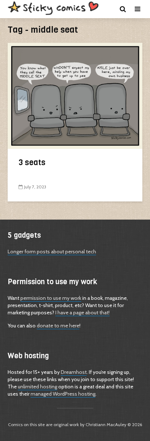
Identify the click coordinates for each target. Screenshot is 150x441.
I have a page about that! (82, 312)
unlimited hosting (37, 386)
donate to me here (58, 325)
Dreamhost (74, 372)
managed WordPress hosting (63, 394)
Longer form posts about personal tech (52, 251)
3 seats (32, 162)
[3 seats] (75, 95)
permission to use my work (50, 298)
